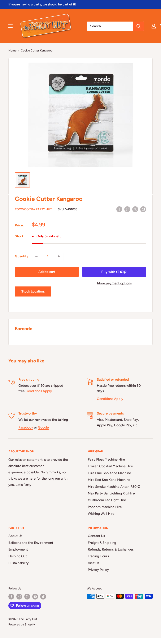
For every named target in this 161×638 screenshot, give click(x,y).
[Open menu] (10, 26)
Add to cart (46, 272)
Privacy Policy (98, 570)
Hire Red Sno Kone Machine (109, 480)
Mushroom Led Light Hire (107, 500)
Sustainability (18, 563)
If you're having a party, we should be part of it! (42, 4)
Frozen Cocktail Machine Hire (110, 466)
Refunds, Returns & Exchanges (111, 549)
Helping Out (17, 556)
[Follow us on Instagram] (19, 596)
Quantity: (22, 256)
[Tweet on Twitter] (135, 209)
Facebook (25, 427)
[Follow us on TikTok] (43, 596)
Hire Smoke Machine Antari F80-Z (114, 487)
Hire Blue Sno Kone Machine (109, 473)
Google (43, 427)
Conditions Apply (39, 391)
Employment (18, 549)
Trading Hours (98, 556)
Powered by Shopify (21, 624)
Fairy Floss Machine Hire (106, 459)
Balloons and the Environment (30, 543)
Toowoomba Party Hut (33, 209)
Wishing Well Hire (101, 514)
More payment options (114, 283)
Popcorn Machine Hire (105, 507)
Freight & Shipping (102, 543)
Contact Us (96, 536)
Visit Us (93, 563)
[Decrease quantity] (36, 256)
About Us (15, 536)
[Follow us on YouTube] (35, 596)
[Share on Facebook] (119, 209)
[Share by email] (143, 209)
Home (12, 50)
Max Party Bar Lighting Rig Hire (111, 493)
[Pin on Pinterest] (127, 209)
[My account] (154, 26)
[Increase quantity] (58, 256)
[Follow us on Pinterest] (27, 596)
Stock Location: (33, 291)
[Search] (138, 26)
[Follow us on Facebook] (11, 596)
